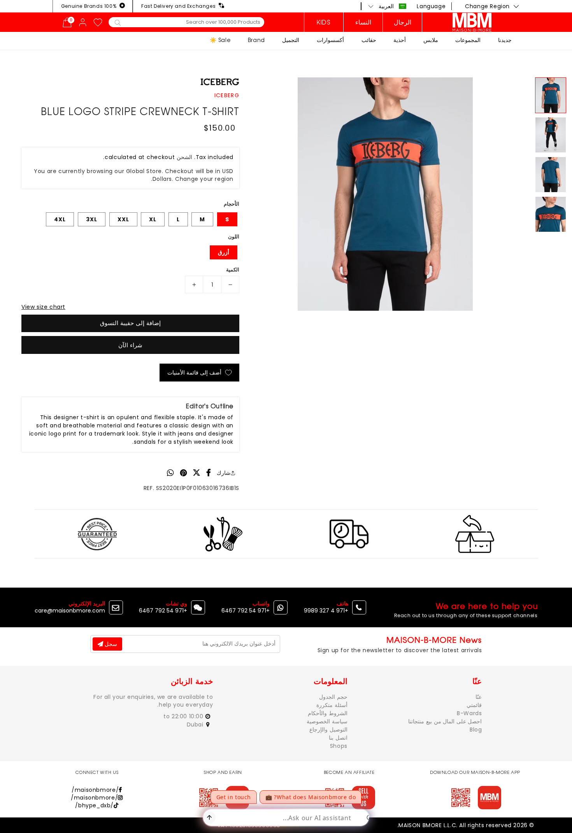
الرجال (402, 22)
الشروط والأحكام (327, 713)
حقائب (368, 40)
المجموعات (468, 40)
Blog (476, 729)
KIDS (323, 22)
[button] (387, 6)
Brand (256, 40)
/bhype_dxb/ (94, 805)
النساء (363, 22)
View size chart (43, 307)
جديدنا (505, 40)
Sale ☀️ (220, 40)
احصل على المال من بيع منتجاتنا (445, 721)
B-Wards (469, 713)
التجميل (290, 40)
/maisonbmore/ (95, 790)
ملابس (430, 40)
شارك (223, 473)
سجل (110, 644)
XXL (123, 219)
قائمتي (474, 705)
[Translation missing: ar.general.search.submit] (117, 22)
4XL (60, 219)
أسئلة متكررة (331, 705)
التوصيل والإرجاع (328, 729)
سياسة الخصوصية (327, 721)
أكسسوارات (330, 40)
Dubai (196, 724)
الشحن (184, 157)
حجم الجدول (333, 697)
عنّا (478, 697)
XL (152, 219)
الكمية (232, 269)
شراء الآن (130, 345)
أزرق (223, 252)
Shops (338, 746)
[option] (385, 194)
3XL (91, 219)
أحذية (399, 40)
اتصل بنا (338, 738)
